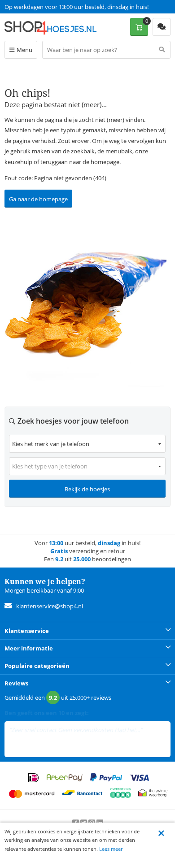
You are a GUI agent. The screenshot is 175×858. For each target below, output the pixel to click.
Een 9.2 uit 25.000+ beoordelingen (49, 7)
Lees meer (110, 848)
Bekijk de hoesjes (87, 489)
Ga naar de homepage (38, 199)
